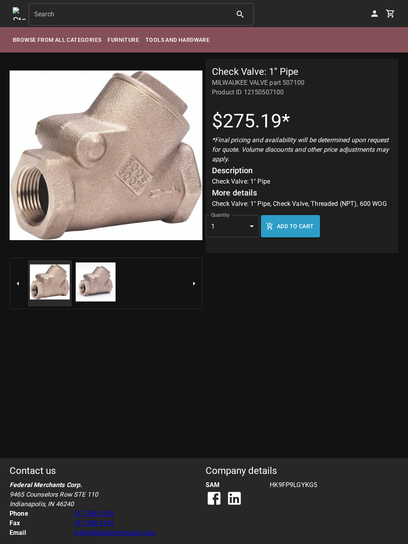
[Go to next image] (194, 283)
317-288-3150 (94, 513)
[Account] (374, 14)
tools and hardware (177, 40)
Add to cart (295, 226)
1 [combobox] (213, 226)
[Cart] (390, 14)
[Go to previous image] (18, 283)
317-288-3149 (94, 523)
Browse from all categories (57, 40)
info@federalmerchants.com (114, 532)
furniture (123, 40)
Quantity (220, 215)
